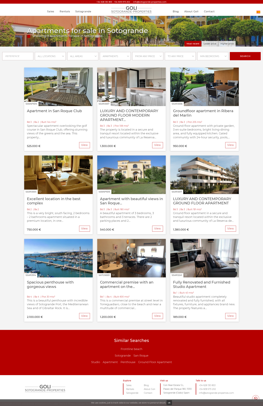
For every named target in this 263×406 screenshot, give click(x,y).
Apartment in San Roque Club (54, 111)
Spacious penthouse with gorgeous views (50, 284)
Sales (50, 11)
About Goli (191, 11)
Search (245, 56)
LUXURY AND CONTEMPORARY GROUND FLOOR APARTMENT (202, 201)
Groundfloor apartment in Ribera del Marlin (203, 113)
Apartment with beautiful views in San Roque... (131, 201)
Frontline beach (131, 349)
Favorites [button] (208, 5)
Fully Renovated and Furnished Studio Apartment (201, 284)
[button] (33, 104)
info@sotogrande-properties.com (216, 393)
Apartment (110, 362)
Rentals (65, 11)
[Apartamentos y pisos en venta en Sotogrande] (258, 10)
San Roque (140, 355)
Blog (176, 11)
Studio (95, 362)
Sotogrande (83, 11)
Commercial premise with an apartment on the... (126, 284)
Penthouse (128, 362)
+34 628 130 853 (104, 2)
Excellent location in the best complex (54, 201)
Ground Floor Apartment (155, 362)
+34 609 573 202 (122, 2)
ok (169, 402)
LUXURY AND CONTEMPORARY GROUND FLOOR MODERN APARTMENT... (129, 115)
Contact (209, 11)
